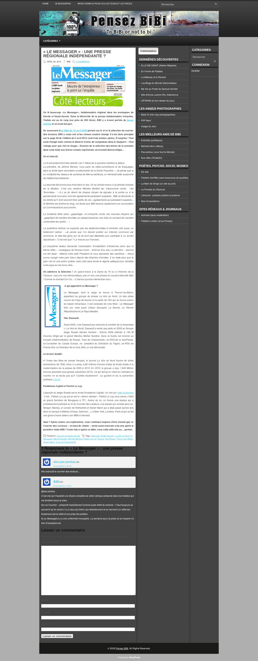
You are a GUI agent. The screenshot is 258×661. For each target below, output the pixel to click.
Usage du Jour (148, 126)
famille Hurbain (107, 435)
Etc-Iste (145, 171)
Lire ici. (57, 379)
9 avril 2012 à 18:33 (62, 485)
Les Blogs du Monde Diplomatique (159, 82)
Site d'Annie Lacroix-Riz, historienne (159, 94)
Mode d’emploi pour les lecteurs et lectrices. (105, 3)
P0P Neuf (146, 120)
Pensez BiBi (122, 648)
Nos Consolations (150, 201)
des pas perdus (64, 461)
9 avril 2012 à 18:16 (62, 465)
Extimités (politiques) (151, 140)
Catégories (51, 40)
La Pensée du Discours (153, 189)
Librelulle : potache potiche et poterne (160, 195)
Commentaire (49, 542)
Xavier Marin (49, 441)
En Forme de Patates (152, 71)
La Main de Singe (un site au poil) (158, 183)
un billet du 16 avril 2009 (74, 130)
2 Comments (83, 61)
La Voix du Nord (122, 435)
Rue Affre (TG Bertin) (151, 157)
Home (45, 3)
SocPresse (110, 438)
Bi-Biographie (63, 3)
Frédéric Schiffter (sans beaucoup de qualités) (164, 177)
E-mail (45, 612)
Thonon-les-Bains (125, 438)
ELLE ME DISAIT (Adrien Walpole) (158, 65)
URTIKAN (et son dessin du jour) (158, 100)
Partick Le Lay (90, 438)
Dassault (95, 435)
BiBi (56, 481)
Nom (44, 600)
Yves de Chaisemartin (66, 441)
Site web (45, 624)
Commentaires (148, 51)
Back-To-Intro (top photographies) (158, 114)
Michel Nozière (60, 438)
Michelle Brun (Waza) (152, 146)
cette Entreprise (125, 392)
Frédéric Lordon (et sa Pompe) (156, 220)
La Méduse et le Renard (153, 77)
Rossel (101, 438)
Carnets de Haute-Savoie (68, 435)
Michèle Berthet (75, 438)
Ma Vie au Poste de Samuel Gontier (159, 88)
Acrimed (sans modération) (155, 215)
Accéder (195, 70)
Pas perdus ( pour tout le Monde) (158, 151)
